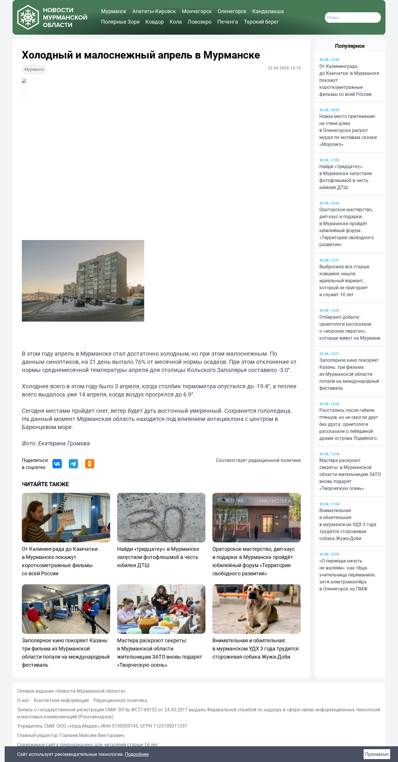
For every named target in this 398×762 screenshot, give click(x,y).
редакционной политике (275, 460)
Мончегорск (197, 11)
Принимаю (377, 754)
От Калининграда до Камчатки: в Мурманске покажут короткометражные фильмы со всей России (349, 80)
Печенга (227, 21)
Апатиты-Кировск (154, 11)
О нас (23, 700)
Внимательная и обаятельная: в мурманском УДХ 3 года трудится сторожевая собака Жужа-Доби (347, 524)
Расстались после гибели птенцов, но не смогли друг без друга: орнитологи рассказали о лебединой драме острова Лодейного (348, 424)
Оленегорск (232, 11)
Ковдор (154, 21)
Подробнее (137, 754)
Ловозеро (200, 21)
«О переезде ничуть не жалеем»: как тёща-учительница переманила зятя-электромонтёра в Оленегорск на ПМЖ (347, 575)
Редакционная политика (120, 700)
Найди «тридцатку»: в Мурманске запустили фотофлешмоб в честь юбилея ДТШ (345, 176)
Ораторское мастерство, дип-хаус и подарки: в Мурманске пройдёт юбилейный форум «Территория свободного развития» (346, 227)
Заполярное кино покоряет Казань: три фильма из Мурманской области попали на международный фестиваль (349, 374)
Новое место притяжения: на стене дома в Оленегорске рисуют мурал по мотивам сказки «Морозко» (348, 130)
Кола (176, 21)
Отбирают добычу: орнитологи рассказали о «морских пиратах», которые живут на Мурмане (349, 327)
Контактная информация (61, 700)
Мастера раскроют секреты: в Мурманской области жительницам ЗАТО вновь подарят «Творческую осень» (350, 474)
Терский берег (261, 21)
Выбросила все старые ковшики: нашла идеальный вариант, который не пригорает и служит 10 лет (344, 280)
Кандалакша (268, 11)
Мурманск (113, 11)
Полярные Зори (120, 21)
